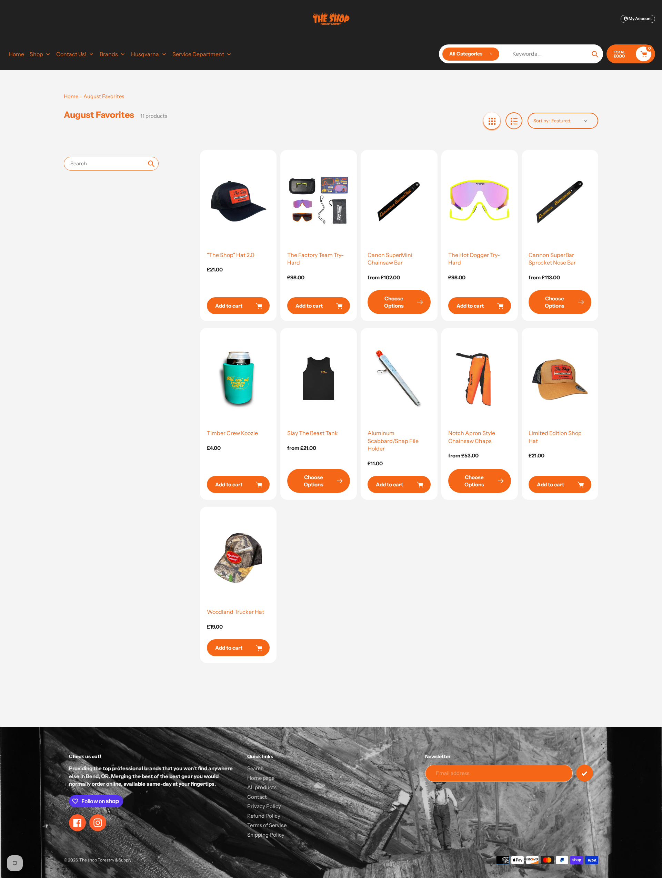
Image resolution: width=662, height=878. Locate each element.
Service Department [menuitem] (198, 54)
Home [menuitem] (16, 54)
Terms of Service (267, 825)
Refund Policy (263, 816)
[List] (513, 120)
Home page (260, 778)
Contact (257, 797)
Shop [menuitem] (36, 54)
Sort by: (541, 120)
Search (255, 768)
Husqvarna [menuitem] (145, 54)
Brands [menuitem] (109, 54)
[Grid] (491, 120)
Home (71, 96)
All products (262, 787)
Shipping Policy (265, 834)
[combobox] (111, 164)
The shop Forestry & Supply (105, 859)
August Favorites (103, 96)
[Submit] (584, 773)
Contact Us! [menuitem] (71, 54)
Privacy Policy (264, 806)
